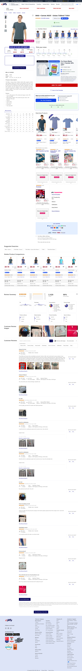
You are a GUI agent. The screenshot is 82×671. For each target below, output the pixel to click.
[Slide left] (35, 33)
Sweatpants (37, 640)
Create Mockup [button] (29, 40)
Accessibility (69, 659)
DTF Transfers (49, 623)
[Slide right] (78, 33)
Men (57, 623)
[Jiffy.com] (4, 4)
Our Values (69, 648)
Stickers (53, 4)
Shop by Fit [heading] (59, 619)
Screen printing (30, 345)
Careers (68, 646)
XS (38, 49)
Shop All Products (59, 641)
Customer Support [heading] (71, 619)
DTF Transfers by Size (50, 625)
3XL (69, 49)
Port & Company (59, 638)
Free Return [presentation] (57, 8)
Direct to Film (23, 345)
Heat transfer (37, 345)
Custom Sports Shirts (50, 643)
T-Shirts (36, 622)
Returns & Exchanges (71, 640)
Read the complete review (24, 438)
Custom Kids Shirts (49, 640)
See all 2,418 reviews (24, 599)
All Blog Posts (70, 652)
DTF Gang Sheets (49, 630)
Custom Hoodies (49, 636)
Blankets (36, 658)
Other (71, 345)
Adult (57, 620)
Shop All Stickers (56, 211)
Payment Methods (70, 641)
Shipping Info (69, 638)
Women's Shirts (38, 633)
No (73, 358)
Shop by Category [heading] (39, 619)
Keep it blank (65, 345)
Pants (36, 639)
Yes (70, 358)
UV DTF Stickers (49, 628)
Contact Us (69, 632)
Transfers (38, 4)
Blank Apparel (38, 620)
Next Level (58, 636)
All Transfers (48, 622)
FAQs (68, 635)
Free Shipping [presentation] (41, 8)
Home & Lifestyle (38, 653)
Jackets (36, 628)
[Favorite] (32, 15)
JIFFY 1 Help (70, 634)
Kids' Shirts (37, 635)
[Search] (72, 4)
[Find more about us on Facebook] (6, 628)
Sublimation (54, 204)
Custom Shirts (46, 4)
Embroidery (44, 345)
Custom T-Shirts (49, 635)
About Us (69, 645)
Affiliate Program (70, 649)
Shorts (36, 642)
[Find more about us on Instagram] (8, 628)
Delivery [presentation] (71, 8)
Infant (57, 628)
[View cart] (80, 4)
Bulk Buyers (19, 56)
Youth (57, 625)
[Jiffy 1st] (38, 53)
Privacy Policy (70, 655)
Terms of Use (51, 670)
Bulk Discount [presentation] (24, 8)
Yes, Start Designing (45, 100)
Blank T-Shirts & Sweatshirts (28, 4)
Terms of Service (70, 657)
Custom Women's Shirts (50, 641)
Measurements (8, 110)
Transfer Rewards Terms (72, 660)
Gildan (57, 631)
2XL (64, 49)
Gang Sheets (55, 207)
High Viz (36, 651)
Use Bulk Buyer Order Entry (19, 67)
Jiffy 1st (23, 264)
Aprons (36, 656)
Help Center (69, 630)
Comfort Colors (59, 634)
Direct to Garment (51, 345)
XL (59, 49)
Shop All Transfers (56, 194)
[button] (19, 29)
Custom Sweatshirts (50, 638)
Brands (58, 4)
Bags (36, 647)
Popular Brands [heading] (60, 630)
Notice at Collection (71, 664)
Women (57, 622)
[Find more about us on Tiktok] (11, 628)
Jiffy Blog (69, 651)
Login (77, 4)
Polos (36, 625)
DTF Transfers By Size (56, 198)
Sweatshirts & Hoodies (39, 623)
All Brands (58, 639)
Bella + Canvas (59, 633)
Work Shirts (37, 630)
